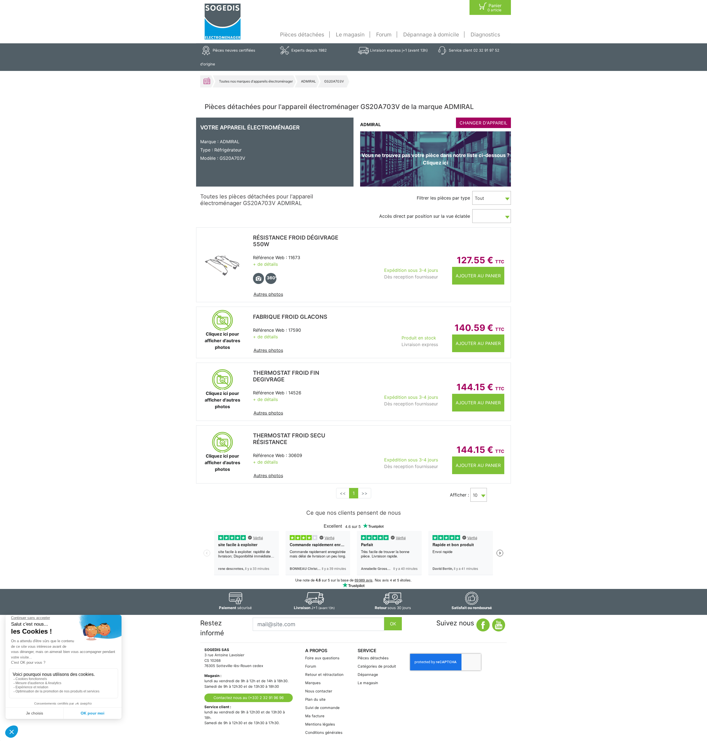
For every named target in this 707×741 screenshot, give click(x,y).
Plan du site (315, 699)
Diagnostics (485, 34)
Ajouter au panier (478, 275)
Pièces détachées (302, 34)
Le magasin (350, 34)
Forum (384, 34)
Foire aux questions (322, 658)
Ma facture (315, 716)
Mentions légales (320, 724)
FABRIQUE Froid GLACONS (290, 317)
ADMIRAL (308, 81)
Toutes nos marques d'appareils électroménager (256, 81)
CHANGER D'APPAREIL (483, 123)
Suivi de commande (322, 707)
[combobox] (491, 198)
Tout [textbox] (479, 198)
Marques (313, 683)
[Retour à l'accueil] (223, 21)
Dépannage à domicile (431, 34)
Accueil (207, 81)
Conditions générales (323, 732)
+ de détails (265, 264)
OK (393, 623)
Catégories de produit (377, 666)
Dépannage (368, 674)
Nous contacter (318, 691)
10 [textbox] (475, 495)
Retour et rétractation (324, 674)
